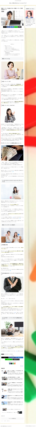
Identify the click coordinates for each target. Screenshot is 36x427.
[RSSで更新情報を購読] (14, 363)
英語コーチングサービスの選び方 (9, 51)
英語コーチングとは (7, 45)
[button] (20, 27)
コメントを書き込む (12, 418)
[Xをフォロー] (11, 363)
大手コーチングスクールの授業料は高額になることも (12, 49)
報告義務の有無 (7, 52)
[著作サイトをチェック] (10, 363)
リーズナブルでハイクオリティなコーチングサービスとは (12, 50)
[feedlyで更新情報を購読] (13, 363)
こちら (15, 312)
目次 (11, 44)
